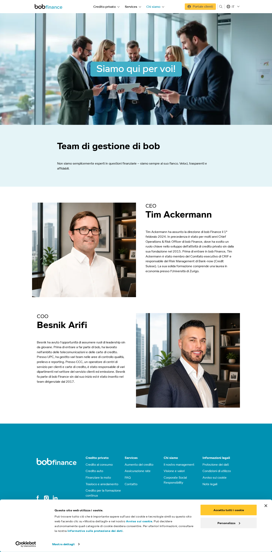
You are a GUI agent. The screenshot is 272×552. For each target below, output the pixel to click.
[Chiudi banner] (265, 505)
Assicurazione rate (138, 471)
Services (131, 6)
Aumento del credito (139, 464)
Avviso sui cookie (139, 521)
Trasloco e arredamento (102, 484)
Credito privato (104, 6)
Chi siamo (153, 6)
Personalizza (226, 522)
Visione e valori (174, 471)
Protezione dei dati (216, 464)
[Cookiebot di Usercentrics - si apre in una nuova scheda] (25, 544)
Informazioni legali (216, 458)
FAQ (128, 477)
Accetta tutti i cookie (228, 510)
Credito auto (94, 471)
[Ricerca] (221, 6)
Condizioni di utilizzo (217, 471)
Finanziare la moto (98, 477)
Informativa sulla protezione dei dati (95, 530)
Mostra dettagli (63, 544)
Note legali (210, 484)
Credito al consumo (99, 464)
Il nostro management (179, 464)
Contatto (131, 484)
